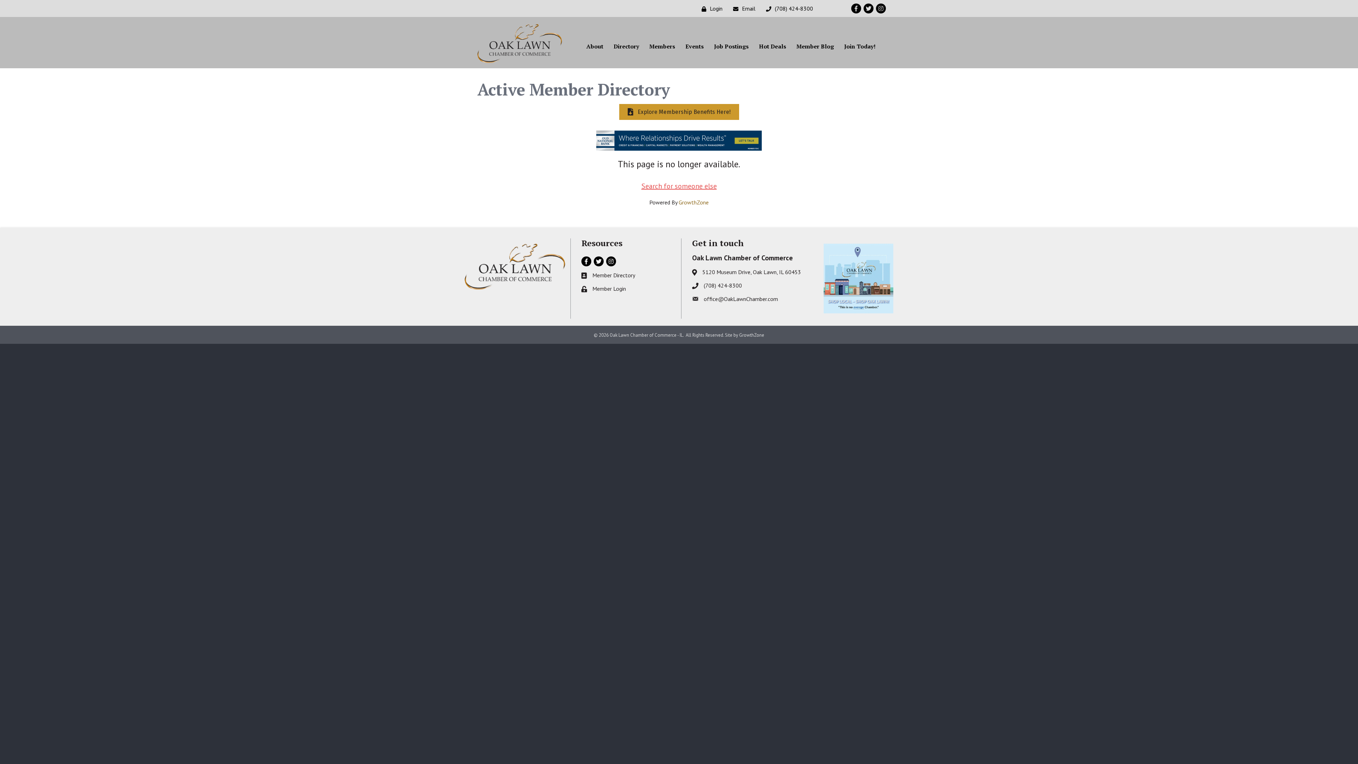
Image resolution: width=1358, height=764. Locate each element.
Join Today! (860, 46)
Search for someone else (679, 186)
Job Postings (731, 46)
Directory (626, 46)
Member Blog (815, 46)
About (594, 46)
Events (694, 46)
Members (662, 46)
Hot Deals (772, 46)
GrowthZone (694, 202)
